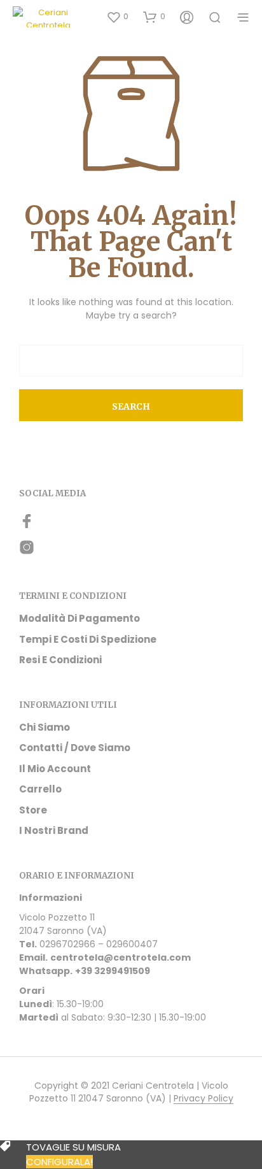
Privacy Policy (203, 1099)
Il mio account (55, 768)
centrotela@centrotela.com (120, 957)
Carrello (40, 789)
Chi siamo (44, 727)
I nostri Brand (53, 830)
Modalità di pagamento (79, 618)
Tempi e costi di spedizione (87, 639)
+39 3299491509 (112, 971)
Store (33, 810)
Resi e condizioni (60, 659)
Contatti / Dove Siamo (74, 747)
